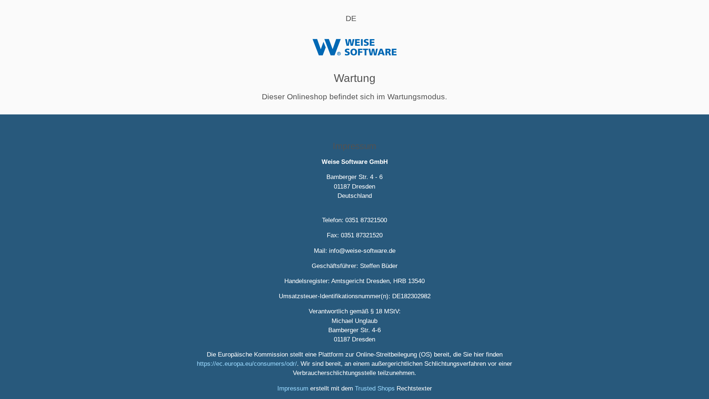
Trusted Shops (375, 388)
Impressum (292, 388)
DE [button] (351, 18)
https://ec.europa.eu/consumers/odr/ (247, 363)
